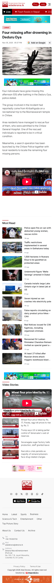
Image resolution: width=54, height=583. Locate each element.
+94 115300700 (11, 539)
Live (8, 11)
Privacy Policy (19, 566)
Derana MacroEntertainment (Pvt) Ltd (17, 554)
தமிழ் (43, 4)
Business (34, 514)
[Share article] (50, 43)
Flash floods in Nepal (24, 11)
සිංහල (35, 4)
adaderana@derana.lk (14, 545)
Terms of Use (35, 566)
